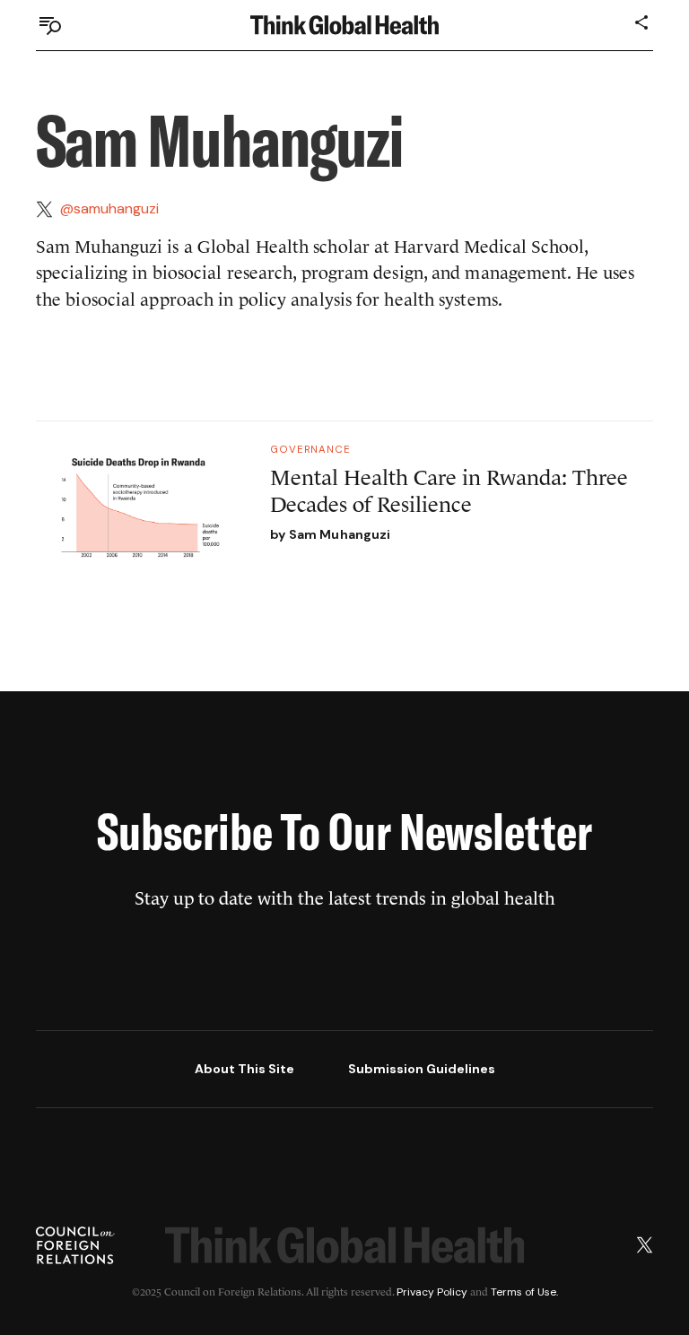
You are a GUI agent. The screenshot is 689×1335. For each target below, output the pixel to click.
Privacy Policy (432, 1292)
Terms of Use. (524, 1292)
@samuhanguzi (109, 208)
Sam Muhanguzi (340, 534)
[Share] (642, 22)
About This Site (244, 1069)
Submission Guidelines (421, 1069)
